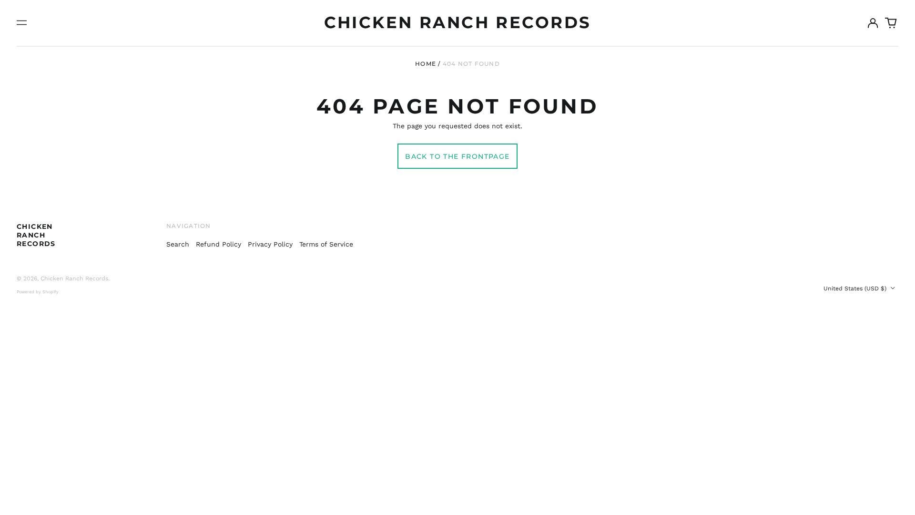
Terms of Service (326, 244)
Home (425, 63)
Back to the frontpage (457, 156)
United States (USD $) (856, 288)
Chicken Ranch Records (457, 22)
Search (177, 244)
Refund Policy (218, 244)
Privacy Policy (270, 244)
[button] (891, 23)
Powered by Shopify (38, 291)
